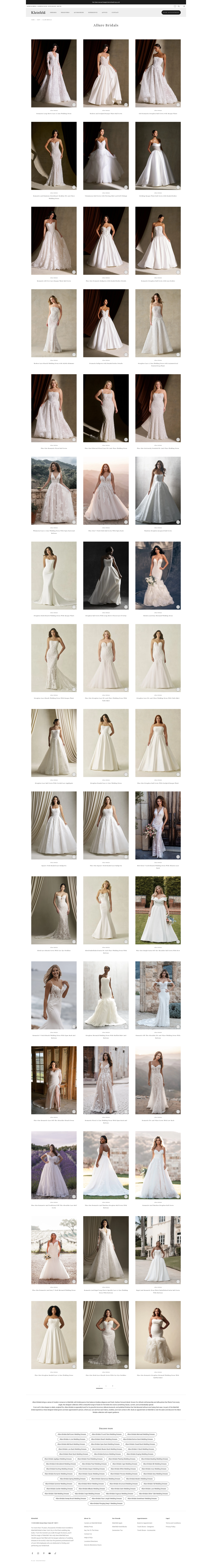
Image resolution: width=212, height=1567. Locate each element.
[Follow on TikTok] (55, 1553)
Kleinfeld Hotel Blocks (119, 1527)
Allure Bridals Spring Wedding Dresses (73, 1479)
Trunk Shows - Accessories (146, 1530)
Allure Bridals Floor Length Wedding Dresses (107, 1499)
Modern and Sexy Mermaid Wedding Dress (158, 616)
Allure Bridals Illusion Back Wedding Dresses (107, 1449)
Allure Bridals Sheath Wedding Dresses (104, 1439)
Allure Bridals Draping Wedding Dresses (140, 1454)
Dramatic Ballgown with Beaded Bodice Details (106, 363)
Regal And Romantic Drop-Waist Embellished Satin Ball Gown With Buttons (158, 1291)
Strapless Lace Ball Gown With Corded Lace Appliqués (54, 783)
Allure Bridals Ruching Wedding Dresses (59, 1469)
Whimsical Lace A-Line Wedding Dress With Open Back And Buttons (54, 532)
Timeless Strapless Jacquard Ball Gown (158, 531)
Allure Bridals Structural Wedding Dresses (124, 1484)
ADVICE (104, 12)
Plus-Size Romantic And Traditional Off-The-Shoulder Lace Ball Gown (54, 1206)
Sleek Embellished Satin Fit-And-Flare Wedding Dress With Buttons (106, 952)
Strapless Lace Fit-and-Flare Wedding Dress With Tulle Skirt (158, 698)
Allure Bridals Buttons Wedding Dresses (107, 1454)
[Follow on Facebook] (32, 1553)
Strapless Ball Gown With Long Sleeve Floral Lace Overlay (106, 616)
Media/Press (88, 1527)
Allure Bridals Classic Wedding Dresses (91, 1474)
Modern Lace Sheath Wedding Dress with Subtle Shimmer (54, 363)
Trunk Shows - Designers (145, 1527)
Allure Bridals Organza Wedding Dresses (119, 1494)
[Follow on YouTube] (49, 1553)
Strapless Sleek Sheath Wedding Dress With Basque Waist (54, 616)
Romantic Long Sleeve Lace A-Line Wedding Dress (53, 113)
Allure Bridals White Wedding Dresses (123, 1469)
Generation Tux (117, 1530)
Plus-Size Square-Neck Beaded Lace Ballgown (106, 866)
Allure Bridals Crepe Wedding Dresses (87, 1494)
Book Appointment (171, 12)
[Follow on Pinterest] (44, 1553)
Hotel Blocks (52, 6)
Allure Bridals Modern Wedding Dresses (139, 1479)
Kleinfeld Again (42, 6)
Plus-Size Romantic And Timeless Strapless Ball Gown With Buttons (106, 1206)
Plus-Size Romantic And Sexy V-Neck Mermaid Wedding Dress (54, 1290)
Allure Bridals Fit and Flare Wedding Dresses (107, 1434)
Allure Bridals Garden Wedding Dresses (59, 1489)
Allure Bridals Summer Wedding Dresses (58, 1484)
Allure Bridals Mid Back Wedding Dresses (71, 1444)
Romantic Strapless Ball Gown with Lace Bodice (158, 281)
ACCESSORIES (79, 12)
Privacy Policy (170, 1527)
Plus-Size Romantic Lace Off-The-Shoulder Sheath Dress (54, 1120)
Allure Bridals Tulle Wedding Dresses (57, 1494)
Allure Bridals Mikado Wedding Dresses (92, 1489)
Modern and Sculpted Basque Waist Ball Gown (106, 113)
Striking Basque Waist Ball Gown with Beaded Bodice (158, 196)
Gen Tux (59, 6)
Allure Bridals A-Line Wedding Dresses (72, 1439)
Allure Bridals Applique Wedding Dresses (58, 1459)
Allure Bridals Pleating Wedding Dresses (121, 1459)
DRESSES (53, 12)
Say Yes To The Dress (91, 1530)
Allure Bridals (47, 19)
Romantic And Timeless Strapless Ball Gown (158, 1205)
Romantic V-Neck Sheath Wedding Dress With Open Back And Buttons (54, 1037)
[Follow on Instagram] (38, 1553)
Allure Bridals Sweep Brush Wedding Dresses (71, 1499)
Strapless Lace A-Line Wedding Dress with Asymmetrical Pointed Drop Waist (158, 365)
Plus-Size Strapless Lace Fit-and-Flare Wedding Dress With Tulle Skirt (106, 699)
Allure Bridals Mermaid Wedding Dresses (141, 1434)
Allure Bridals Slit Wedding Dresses (155, 1464)
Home (33, 19)
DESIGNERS (65, 12)
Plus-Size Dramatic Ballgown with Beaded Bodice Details (106, 281)
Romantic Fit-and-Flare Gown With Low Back (158, 1120)
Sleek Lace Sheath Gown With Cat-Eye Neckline (54, 950)
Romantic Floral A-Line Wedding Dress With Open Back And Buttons (106, 1122)
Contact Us (88, 1534)
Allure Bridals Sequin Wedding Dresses (92, 1469)
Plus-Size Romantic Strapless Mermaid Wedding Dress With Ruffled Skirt (158, 1376)
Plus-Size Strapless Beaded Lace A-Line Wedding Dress (54, 1375)
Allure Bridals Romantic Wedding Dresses (59, 1474)
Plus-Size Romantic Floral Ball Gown (54, 448)
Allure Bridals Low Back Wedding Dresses (72, 1449)
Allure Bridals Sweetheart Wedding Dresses (142, 1499)
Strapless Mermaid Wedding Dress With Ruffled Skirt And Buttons (106, 1037)
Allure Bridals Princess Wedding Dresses (123, 1474)
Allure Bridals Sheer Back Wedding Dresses (73, 1454)
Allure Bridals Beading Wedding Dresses (154, 1459)
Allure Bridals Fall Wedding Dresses (155, 1484)
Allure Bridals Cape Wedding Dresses (124, 1464)
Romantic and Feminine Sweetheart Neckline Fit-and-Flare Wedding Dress (54, 197)
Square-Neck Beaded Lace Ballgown (54, 866)
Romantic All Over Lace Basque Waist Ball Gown (54, 281)
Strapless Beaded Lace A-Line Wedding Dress (106, 783)
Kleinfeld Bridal (32, 6)
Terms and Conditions (173, 1523)
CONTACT (115, 12)
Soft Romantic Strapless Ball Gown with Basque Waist (158, 113)
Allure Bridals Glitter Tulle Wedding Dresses (153, 1494)
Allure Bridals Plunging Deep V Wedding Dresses (106, 1503)
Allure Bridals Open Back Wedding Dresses (105, 1444)
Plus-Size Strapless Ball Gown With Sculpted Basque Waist (158, 783)
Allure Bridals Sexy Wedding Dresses (155, 1474)
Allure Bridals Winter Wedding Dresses (91, 1484)
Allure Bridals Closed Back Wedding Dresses (140, 1444)
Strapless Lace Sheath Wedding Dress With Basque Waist (54, 698)
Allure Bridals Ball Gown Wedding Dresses (72, 1434)
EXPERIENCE (92, 12)
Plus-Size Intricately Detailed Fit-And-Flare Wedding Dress (158, 448)
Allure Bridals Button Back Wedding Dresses (138, 1439)
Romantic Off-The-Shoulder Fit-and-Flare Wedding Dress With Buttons (158, 1037)
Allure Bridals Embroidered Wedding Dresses (61, 1464)
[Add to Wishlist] (74, 104)
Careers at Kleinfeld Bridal (93, 1523)
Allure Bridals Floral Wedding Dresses (90, 1459)
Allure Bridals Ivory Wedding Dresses (154, 1469)
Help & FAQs (88, 1537)
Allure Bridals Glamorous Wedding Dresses (105, 1479)
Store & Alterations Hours (92, 1545)
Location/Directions (91, 1541)
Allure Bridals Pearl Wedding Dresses (94, 1464)
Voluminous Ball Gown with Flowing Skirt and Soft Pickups (106, 196)
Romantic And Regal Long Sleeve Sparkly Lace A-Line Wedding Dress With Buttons (106, 1291)
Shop (38, 19)
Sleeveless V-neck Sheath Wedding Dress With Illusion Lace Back (158, 867)
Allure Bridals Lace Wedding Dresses (153, 1489)
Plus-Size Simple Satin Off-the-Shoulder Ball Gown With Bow (158, 950)
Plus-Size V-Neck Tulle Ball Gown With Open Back (106, 531)
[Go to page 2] (112, 1385)
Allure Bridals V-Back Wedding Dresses (141, 1449)
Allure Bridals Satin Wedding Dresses (123, 1489)
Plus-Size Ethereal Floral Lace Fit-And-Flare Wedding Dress (106, 448)
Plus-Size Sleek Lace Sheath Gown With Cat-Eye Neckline (106, 1375)
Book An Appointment (144, 1523)
